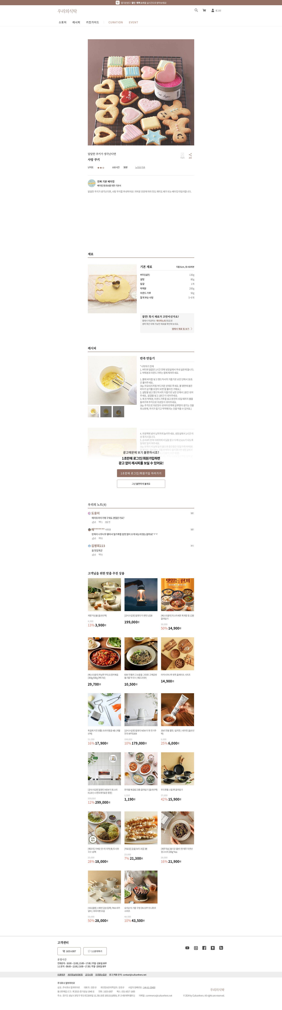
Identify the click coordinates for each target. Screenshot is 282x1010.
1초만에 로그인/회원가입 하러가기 (141, 473)
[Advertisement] (141, 222)
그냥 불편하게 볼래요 (141, 483)
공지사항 (89, 974)
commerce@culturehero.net (159, 995)
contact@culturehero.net (134, 974)
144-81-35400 (149, 987)
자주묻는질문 (101, 974)
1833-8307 (71, 951)
